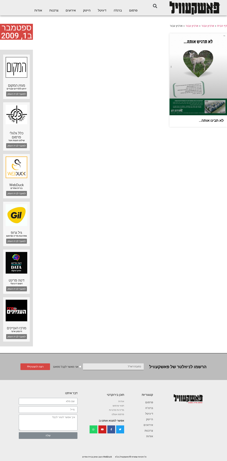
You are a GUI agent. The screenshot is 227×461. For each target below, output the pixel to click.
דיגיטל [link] (102, 10)
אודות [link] (38, 10)
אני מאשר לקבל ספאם (65, 366)
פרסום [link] (133, 10)
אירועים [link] (71, 10)
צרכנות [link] (53, 10)
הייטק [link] (87, 10)
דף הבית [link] (222, 25)
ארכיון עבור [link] (207, 25)
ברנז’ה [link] (118, 10)
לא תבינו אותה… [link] (211, 121)
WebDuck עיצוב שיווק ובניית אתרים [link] (97, 457)
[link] (194, 8)
